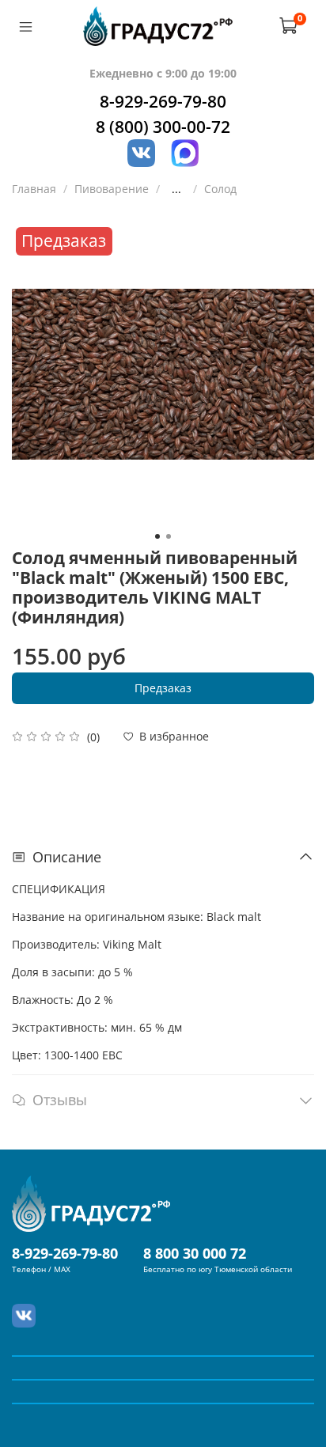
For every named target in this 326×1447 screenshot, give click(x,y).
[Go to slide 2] (168, 536)
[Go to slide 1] (157, 536)
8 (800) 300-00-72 (163, 127)
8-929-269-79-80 (163, 101)
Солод (220, 188)
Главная (34, 188)
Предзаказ (163, 687)
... (176, 189)
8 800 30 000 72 (194, 1253)
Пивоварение (111, 188)
